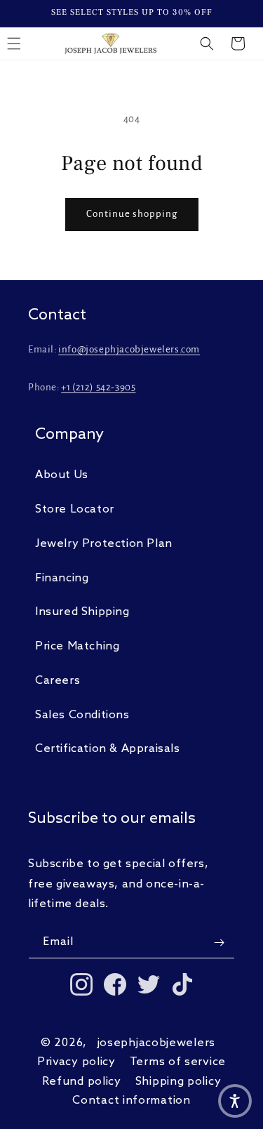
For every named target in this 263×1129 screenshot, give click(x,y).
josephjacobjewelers (156, 1043)
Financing (61, 578)
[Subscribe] (218, 942)
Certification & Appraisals (107, 748)
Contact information (131, 1100)
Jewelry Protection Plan (104, 543)
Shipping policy (178, 1081)
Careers (57, 680)
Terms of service (178, 1062)
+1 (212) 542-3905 (98, 387)
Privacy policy (76, 1062)
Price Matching (77, 646)
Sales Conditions (82, 715)
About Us (61, 475)
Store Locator (74, 509)
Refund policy (81, 1081)
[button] (206, 43)
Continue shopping (131, 214)
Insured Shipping (82, 612)
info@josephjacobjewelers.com (129, 349)
